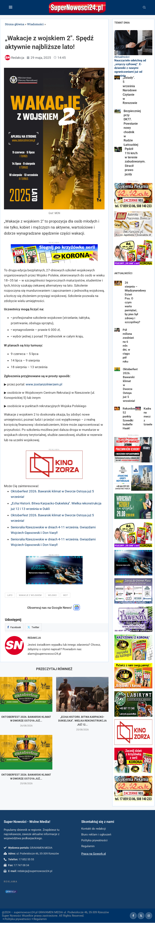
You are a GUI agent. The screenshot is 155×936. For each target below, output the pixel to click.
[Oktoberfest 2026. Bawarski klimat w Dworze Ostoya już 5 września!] (26, 694)
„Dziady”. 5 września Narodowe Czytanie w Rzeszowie (130, 90)
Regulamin (40, 919)
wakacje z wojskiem (30, 595)
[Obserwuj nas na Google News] (76, 609)
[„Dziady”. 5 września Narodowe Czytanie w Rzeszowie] (117, 77)
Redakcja (34, 637)
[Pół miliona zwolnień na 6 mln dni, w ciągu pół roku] (117, 330)
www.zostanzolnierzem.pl (44, 384)
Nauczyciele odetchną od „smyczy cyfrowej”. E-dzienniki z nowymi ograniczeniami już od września (130, 68)
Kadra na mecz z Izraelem (149, 416)
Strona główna (14, 24)
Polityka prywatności (18, 919)
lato (9, 595)
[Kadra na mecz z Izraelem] (138, 408)
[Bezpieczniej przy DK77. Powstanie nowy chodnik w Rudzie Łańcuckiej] (117, 111)
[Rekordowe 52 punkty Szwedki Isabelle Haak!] (117, 408)
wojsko (52, 595)
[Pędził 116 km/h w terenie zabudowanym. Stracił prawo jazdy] (118, 149)
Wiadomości (35, 24)
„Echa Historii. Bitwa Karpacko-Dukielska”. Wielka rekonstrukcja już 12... (82, 720)
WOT (65, 595)
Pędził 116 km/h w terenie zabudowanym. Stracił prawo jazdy (135, 161)
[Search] (144, 7)
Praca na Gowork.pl (93, 853)
